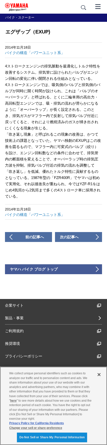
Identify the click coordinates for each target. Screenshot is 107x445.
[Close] (99, 374)
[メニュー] (98, 6)
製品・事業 (14, 318)
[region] (53, 406)
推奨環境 (12, 343)
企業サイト (14, 305)
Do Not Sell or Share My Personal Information (52, 437)
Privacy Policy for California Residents (36, 423)
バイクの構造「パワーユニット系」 (35, 53)
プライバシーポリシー (23, 356)
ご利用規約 (14, 331)
